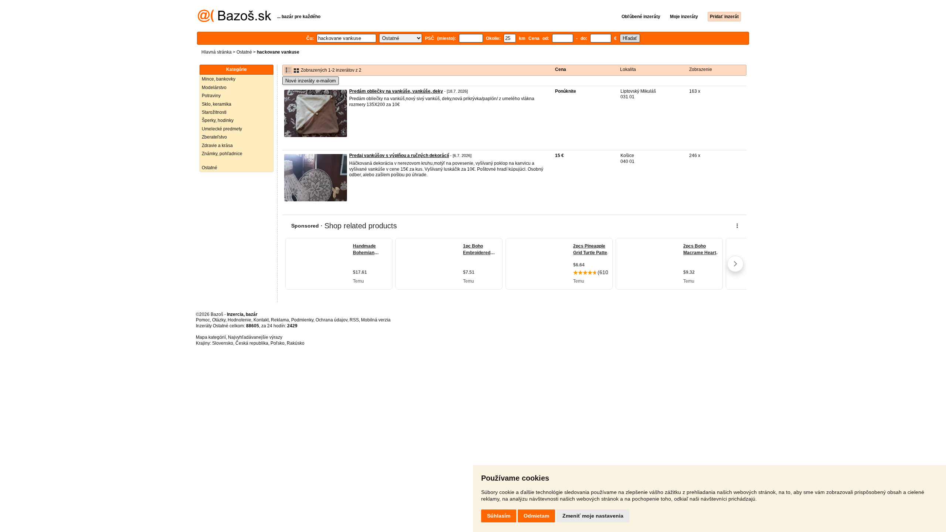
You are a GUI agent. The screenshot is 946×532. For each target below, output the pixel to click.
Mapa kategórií (211, 337)
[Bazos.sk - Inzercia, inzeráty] (234, 20)
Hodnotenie (239, 320)
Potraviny (211, 95)
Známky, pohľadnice (222, 153)
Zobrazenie (700, 69)
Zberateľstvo (214, 137)
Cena (560, 69)
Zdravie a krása (217, 145)
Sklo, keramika (216, 104)
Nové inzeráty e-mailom (310, 80)
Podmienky (302, 320)
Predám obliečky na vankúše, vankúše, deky (396, 91)
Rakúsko (295, 343)
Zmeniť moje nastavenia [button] (592, 516)
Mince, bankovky (218, 79)
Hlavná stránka (216, 52)
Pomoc (203, 320)
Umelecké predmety (222, 129)
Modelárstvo (214, 87)
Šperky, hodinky (218, 120)
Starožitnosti (214, 112)
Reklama (280, 320)
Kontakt (261, 320)
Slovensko (222, 343)
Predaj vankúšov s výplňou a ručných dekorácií (399, 155)
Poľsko (277, 343)
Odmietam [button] (536, 516)
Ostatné (244, 52)
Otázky (218, 320)
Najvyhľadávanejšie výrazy (255, 337)
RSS (354, 320)
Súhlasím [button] (498, 516)
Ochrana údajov (331, 320)
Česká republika (251, 343)
